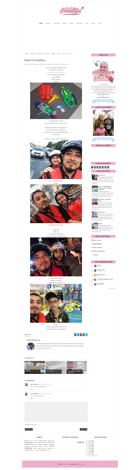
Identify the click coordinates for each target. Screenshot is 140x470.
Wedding (51, 446)
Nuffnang (45, 444)
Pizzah (99, 265)
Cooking (48, 442)
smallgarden (43, 450)
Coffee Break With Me (99, 251)
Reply (32, 389)
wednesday (48, 450)
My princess (101, 175)
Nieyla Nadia (34, 384)
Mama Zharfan (101, 270)
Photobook (51, 444)
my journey (55, 64)
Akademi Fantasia (33, 440)
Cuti (53, 442)
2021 (89, 450)
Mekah (36, 444)
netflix (30, 450)
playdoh (34, 450)
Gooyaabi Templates (81, 464)
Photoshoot (27, 446)
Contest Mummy (41, 442)
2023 (89, 446)
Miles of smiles (97, 240)
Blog (25, 442)
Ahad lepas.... (102, 212)
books (39, 448)
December (92, 456)
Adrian (26, 440)
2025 (89, 442)
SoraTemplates (66, 464)
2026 (89, 441)
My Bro (50, 64)
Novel (40, 444)
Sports (40, 446)
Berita (52, 440)
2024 (89, 444)
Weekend (28, 448)
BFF (40, 440)
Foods (26, 444)
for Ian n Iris (43, 64)
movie (49, 448)
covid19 (44, 448)
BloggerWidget (112, 288)
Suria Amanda (101, 274)
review (37, 450)
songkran (62, 64)
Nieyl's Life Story (97, 247)
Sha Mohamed (34, 393)
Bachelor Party (46, 440)
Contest (35, 442)
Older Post (83, 429)
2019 (89, 454)
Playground (35, 446)
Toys (67, 64)
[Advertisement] (70, 39)
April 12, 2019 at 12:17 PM (44, 384)
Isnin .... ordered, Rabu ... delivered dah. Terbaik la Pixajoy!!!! (105, 188)
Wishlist (35, 448)
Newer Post (29, 429)
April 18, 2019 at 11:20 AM (45, 393)
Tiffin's (100, 223)
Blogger (30, 442)
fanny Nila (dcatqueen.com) (105, 279)
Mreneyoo (95, 254)
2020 (89, 452)
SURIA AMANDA (97, 243)
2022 (89, 448)
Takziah (46, 446)
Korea (32, 444)
